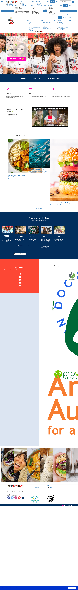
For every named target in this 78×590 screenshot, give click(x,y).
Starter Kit (51, 7)
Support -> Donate (16, 121)
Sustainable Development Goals (22, 11)
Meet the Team (19, 10)
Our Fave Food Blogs (36, 13)
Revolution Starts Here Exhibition (23, 12)
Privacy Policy (26, 504)
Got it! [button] (72, 587)
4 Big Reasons (19, 8)
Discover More (39, 208)
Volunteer (51, 11)
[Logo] (13, 2)
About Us (18, 7)
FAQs (61, 5)
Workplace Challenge (53, 10)
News (45, 5)
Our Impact (31, 30)
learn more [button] (47, 587)
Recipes (33, 7)
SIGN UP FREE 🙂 (17, 59)
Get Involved (50, 5)
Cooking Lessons (61, 29)
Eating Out (34, 11)
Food (32, 5)
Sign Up (65, 5)
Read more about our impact (19, 253)
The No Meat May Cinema (54, 13)
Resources (51, 8)
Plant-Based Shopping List (37, 12)
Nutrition (34, 8)
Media (30, 29)
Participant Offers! (61, 28)
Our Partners (31, 28)
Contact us (37, 487)
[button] (58, 78)
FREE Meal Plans (35, 10)
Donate (50, 12)
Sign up (50, 487)
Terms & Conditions (33, 504)
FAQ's (36, 489)
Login (69, 17)
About (16, 5)
